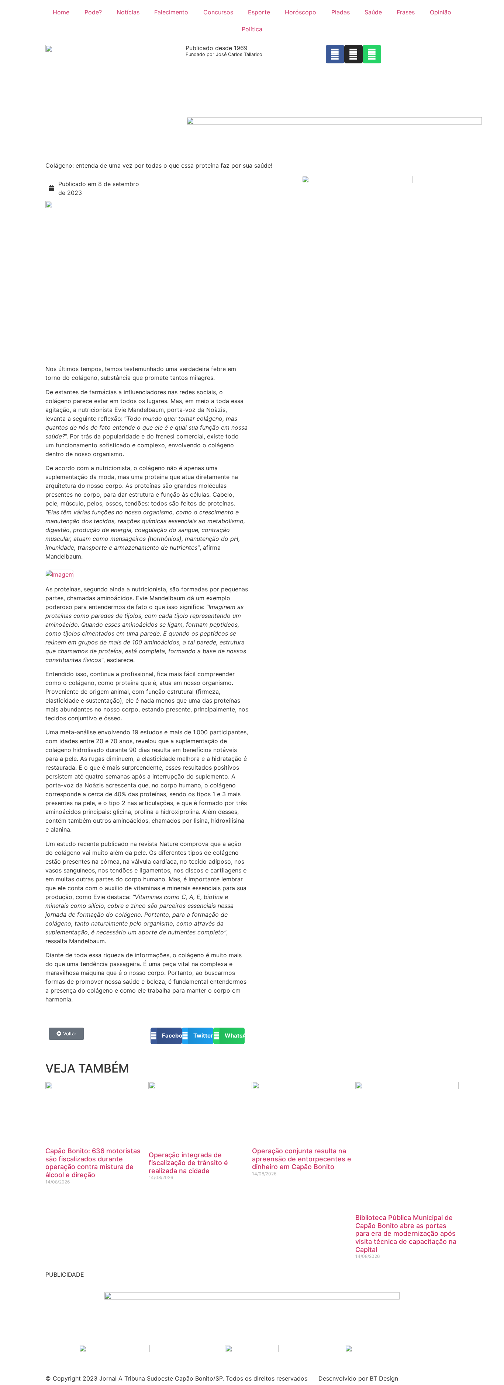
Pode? (93, 12)
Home (61, 12)
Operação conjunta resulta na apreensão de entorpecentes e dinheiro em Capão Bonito (301, 1159)
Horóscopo (300, 12)
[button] (166, 1036)
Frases (406, 12)
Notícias (128, 12)
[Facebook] (335, 54)
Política (252, 29)
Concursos (218, 12)
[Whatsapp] (372, 54)
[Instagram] (353, 54)
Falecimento (171, 12)
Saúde (373, 12)
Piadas (340, 12)
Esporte (259, 12)
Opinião (440, 12)
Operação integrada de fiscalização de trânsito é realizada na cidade (188, 1163)
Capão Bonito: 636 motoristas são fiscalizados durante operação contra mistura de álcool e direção (93, 1163)
